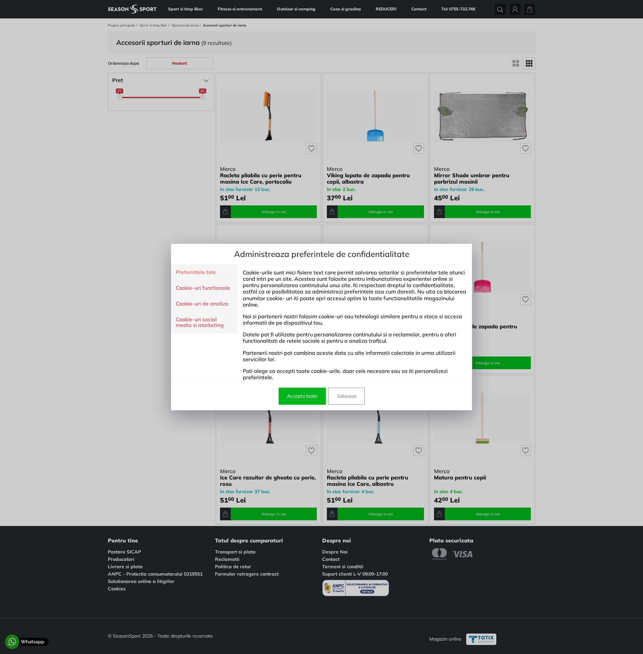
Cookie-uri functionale (203, 288)
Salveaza (346, 396)
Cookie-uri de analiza (202, 304)
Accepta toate (302, 396)
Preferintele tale (196, 272)
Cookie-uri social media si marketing (200, 322)
